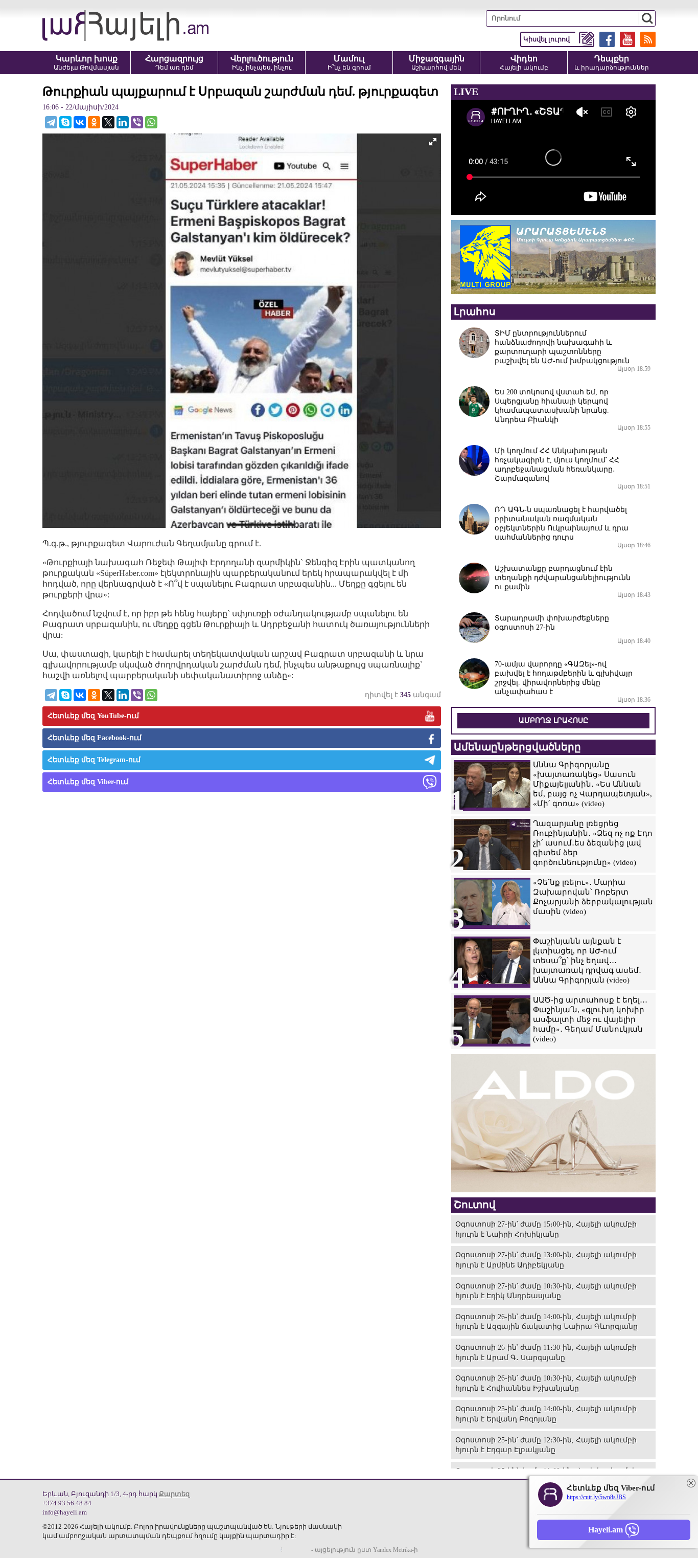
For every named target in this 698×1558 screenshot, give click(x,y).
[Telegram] (51, 122)
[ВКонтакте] (80, 122)
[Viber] (137, 122)
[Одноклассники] (94, 122)
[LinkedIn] (123, 122)
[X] (108, 122)
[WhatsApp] (151, 122)
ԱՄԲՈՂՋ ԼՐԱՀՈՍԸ (553, 720)
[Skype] (65, 122)
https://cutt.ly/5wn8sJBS (596, 1497)
